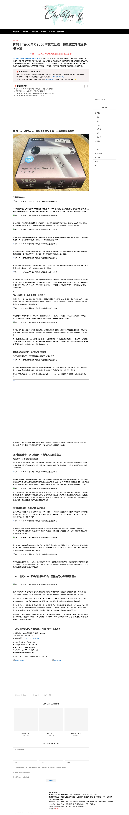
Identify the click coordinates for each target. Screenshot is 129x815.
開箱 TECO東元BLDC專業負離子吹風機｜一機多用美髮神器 (34, 89)
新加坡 (99, 129)
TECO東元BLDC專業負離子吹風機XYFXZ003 (27, 58)
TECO (30, 695)
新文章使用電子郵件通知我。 (21, 777)
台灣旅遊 (25, 31)
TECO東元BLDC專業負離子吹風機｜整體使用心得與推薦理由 (35, 93)
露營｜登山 (98, 153)
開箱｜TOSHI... (51, 733)
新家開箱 (97, 157)
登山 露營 (35, 31)
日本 (98, 125)
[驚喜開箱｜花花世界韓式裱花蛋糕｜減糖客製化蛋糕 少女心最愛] (76, 719)
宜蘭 (98, 149)
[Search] (115, 31)
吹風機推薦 (17, 695)
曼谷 (98, 117)
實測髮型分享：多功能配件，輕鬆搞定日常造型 (30, 91)
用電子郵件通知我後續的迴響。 (22, 772)
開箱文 (24, 695)
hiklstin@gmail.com (61, 809)
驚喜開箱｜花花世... (76, 733)
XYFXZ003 (56, 695)
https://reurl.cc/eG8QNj (31, 638)
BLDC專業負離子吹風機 (45, 695)
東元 (36, 695)
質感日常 (52, 31)
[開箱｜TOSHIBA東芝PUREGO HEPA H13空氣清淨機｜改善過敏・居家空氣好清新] (51, 719)
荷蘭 (98, 133)
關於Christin (62, 31)
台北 (98, 145)
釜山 (98, 121)
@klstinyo (49, 79)
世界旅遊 (16, 31)
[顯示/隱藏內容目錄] (85, 86)
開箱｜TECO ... (26, 733)
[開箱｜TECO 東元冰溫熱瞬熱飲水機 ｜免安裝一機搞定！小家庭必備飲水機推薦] (26, 719)
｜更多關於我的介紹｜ (59, 77)
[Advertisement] (51, 111)
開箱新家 (44, 31)
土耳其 (99, 137)
